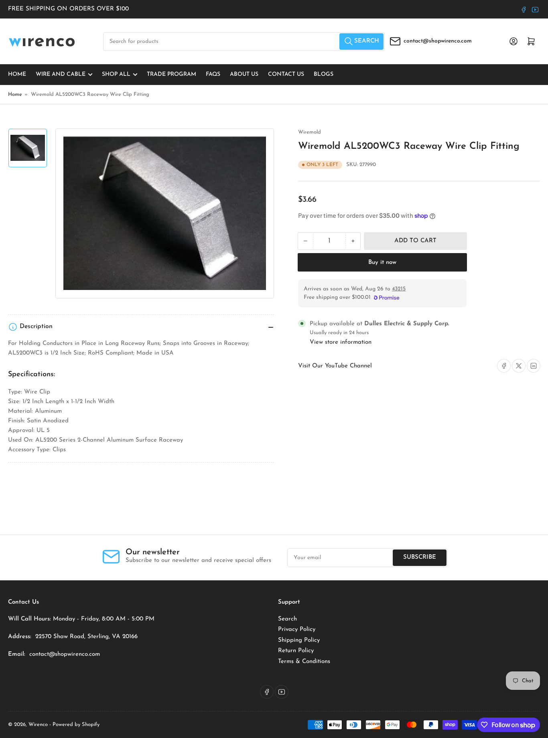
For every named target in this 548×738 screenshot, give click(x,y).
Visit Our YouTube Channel (335, 366)
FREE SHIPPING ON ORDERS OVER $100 (68, 9)
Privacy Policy (296, 629)
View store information (340, 342)
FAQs (213, 74)
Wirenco (38, 724)
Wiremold (309, 132)
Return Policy (296, 651)
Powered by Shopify (76, 724)
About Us (244, 74)
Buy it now (382, 263)
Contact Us (286, 74)
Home (17, 74)
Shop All (116, 74)
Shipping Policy (299, 640)
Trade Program (171, 74)
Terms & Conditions (304, 662)
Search (287, 619)
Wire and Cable (60, 74)
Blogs (323, 74)
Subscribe (419, 557)
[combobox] (244, 41)
